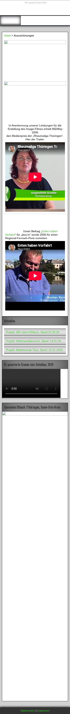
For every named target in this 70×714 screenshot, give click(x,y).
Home (7, 35)
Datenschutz (28, 710)
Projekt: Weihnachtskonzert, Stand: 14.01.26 (33, 341)
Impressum (43, 710)
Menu (10, 20)
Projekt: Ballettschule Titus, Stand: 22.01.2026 (34, 349)
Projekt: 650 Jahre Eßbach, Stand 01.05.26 (32, 332)
